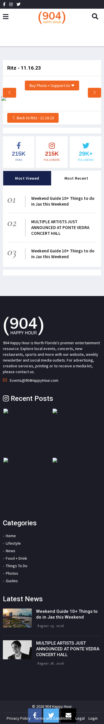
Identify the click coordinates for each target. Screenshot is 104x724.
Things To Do (16, 565)
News (10, 550)
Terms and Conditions (53, 718)
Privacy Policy (19, 718)
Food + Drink (16, 558)
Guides (12, 580)
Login (93, 718)
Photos (12, 573)
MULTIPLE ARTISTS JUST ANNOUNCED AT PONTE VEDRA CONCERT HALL (60, 227)
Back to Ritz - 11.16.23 (35, 117)
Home (11, 535)
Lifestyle (13, 543)
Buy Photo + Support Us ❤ (52, 85)
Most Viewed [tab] (27, 178)
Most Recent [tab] (76, 178)
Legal (80, 718)
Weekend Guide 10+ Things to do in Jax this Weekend (62, 201)
